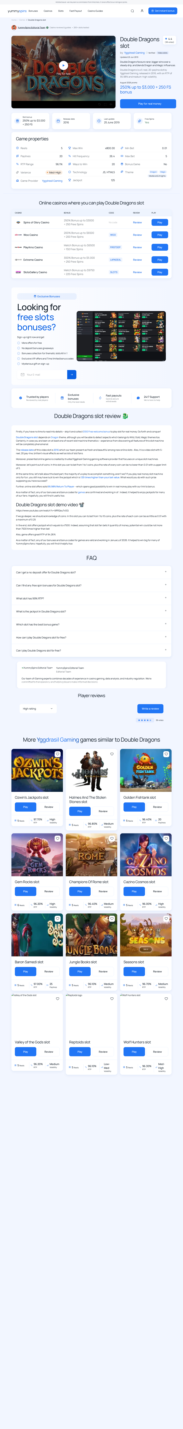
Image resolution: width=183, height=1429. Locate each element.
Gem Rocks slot (27, 881)
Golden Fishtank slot (140, 797)
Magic (163, 172)
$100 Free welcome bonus (96, 431)
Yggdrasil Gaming (52, 180)
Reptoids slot (79, 1042)
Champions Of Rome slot (88, 881)
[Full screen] (105, 104)
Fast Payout (75, 10)
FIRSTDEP (115, 247)
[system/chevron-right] (71, 374)
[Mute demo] (111, 104)
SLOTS (113, 272)
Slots (60, 10)
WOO (113, 234)
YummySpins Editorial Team (31, 27)
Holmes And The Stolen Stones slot (87, 799)
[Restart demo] (99, 104)
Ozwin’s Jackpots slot (32, 797)
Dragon (153, 172)
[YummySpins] (17, 11)
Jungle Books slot (83, 961)
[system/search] (132, 10)
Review (137, 222)
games (81, 492)
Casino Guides (95, 10)
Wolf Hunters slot (137, 1042)
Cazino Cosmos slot (139, 881)
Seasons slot (134, 961)
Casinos (48, 10)
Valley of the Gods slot (32, 1042)
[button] (91, 572)
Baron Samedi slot (29, 961)
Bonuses (33, 10)
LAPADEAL (115, 259)
